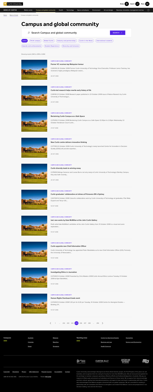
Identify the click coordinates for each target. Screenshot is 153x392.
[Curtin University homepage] (13, 4)
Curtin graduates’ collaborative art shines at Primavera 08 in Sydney (77, 194)
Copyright (7, 372)
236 (81, 323)
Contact (67, 372)
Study (122, 4)
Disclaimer (15, 372)
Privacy (24, 372)
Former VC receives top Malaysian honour (67, 64)
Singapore (56, 346)
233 (68, 323)
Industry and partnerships (66, 41)
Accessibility (58, 372)
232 (64, 323)
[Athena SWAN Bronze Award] (80, 361)
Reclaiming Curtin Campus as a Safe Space (68, 116)
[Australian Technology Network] (125, 361)
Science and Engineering (133, 342)
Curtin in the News (86, 41)
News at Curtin (10, 10)
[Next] (102, 323)
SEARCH (116, 33)
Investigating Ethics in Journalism (64, 272)
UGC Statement (34, 372)
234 (72, 323)
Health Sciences (106, 346)
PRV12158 (48, 377)
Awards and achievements (31, 46)
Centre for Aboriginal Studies (110, 338)
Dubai (30, 346)
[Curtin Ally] (102, 361)
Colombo (31, 342)
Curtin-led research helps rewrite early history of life (71, 90)
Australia (30, 338)
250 (98, 323)
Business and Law (106, 342)
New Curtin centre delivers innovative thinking (69, 142)
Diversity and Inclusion (71, 46)
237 (85, 323)
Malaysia (55, 338)
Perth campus (35, 41)
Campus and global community (61, 61)
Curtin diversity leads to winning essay (66, 168)
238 (89, 323)
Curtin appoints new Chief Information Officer (68, 246)
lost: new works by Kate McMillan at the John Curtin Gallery (74, 220)
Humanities (129, 338)
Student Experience (52, 46)
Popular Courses (47, 372)
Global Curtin (48, 41)
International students (104, 41)
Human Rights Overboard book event (65, 298)
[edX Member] (145, 361)
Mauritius (56, 342)
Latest (24, 41)
